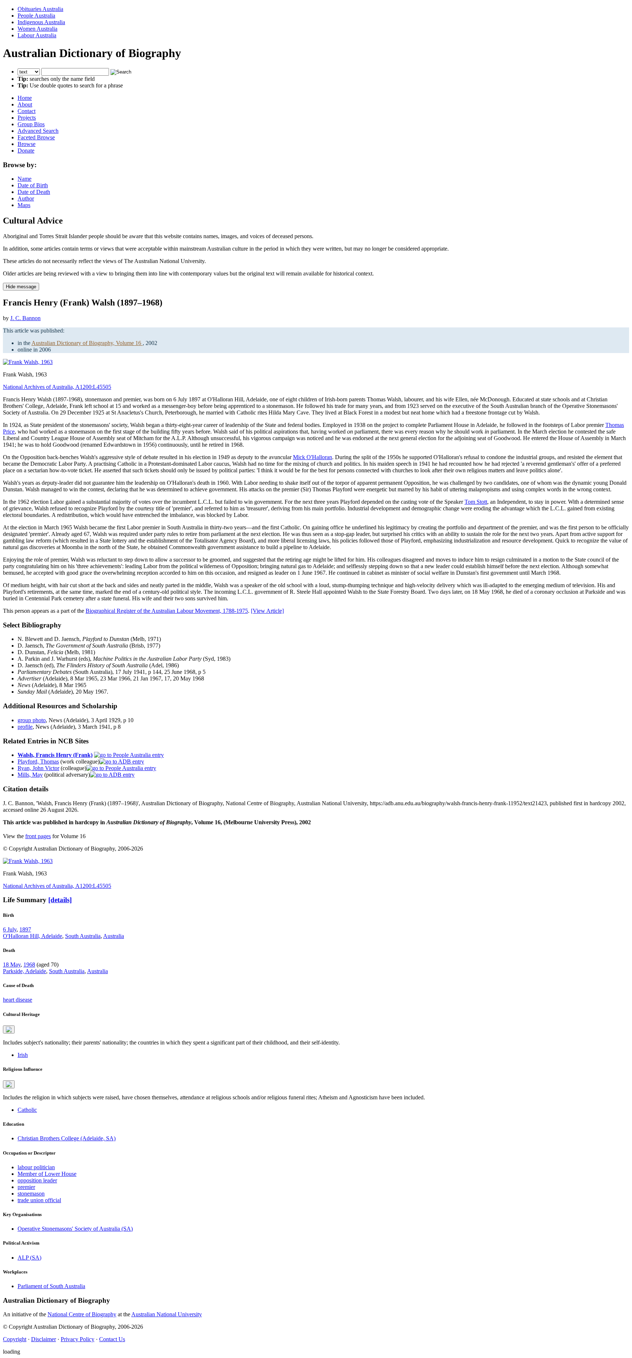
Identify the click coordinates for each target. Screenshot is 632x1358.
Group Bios (31, 124)
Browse (26, 144)
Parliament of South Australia (51, 1286)
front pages (38, 836)
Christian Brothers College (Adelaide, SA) (67, 1138)
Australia (113, 936)
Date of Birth (33, 185)
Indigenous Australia (41, 22)
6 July (9, 929)
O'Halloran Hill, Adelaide (32, 936)
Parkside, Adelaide (24, 971)
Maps (24, 205)
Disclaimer (43, 1339)
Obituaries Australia (40, 9)
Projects (27, 118)
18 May (11, 964)
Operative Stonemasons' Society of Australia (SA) (75, 1229)
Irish (23, 1055)
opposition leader (37, 1180)
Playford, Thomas (38, 761)
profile (25, 727)
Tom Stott (475, 502)
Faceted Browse (36, 137)
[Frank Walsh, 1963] (28, 362)
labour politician (36, 1167)
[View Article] (267, 611)
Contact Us (112, 1339)
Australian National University (166, 1314)
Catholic (27, 1110)
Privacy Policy (77, 1339)
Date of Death (34, 192)
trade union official (39, 1200)
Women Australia (37, 29)
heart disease (17, 1000)
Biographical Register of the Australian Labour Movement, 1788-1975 (167, 611)
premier (26, 1187)
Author (26, 198)
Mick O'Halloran (312, 457)
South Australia (83, 936)
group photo (32, 720)
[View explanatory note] (9, 1029)
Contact (26, 111)
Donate (26, 150)
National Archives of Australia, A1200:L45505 (57, 387)
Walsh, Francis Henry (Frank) (55, 755)
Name (24, 179)
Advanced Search (38, 131)
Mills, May (30, 775)
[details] (60, 900)
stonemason (31, 1193)
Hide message (21, 286)
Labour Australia (37, 35)
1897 (25, 929)
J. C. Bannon (25, 318)
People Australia (36, 15)
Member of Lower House (47, 1174)
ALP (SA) (29, 1257)
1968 (29, 964)
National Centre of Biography (82, 1314)
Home (25, 98)
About (25, 104)
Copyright (14, 1339)
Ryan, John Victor (38, 768)
